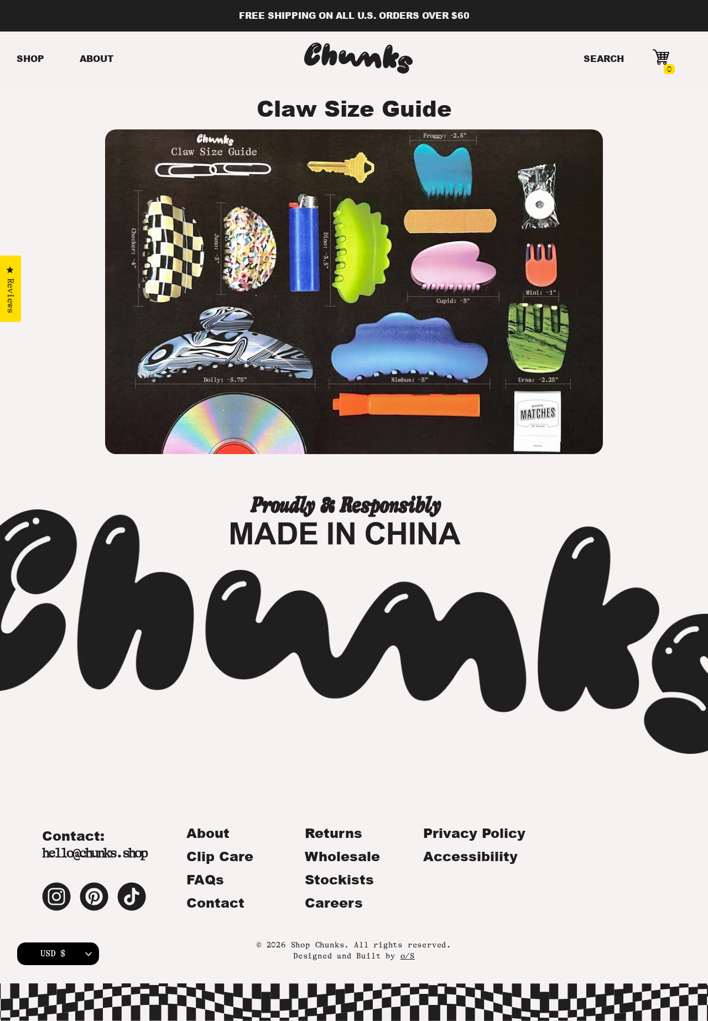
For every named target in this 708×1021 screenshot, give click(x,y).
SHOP (30, 58)
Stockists (339, 879)
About (208, 833)
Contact (215, 902)
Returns (333, 833)
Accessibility (470, 856)
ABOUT (97, 58)
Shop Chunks (318, 944)
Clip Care (219, 856)
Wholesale (342, 856)
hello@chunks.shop (94, 853)
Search (604, 58)
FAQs (205, 879)
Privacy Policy (474, 833)
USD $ (52, 954)
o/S (407, 955)
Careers (334, 902)
